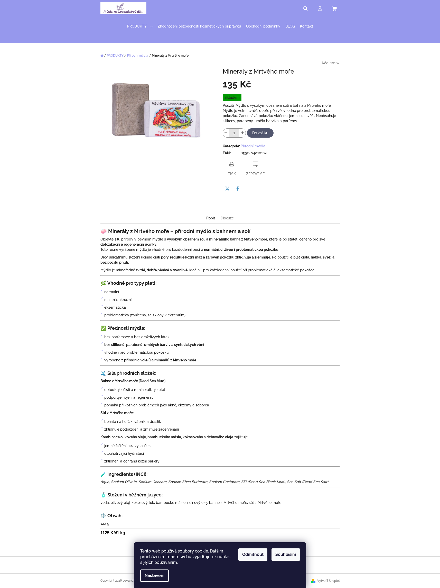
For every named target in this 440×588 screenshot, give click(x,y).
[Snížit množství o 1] (226, 133)
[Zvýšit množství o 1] (242, 133)
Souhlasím (285, 554)
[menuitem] (140, 26)
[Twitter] (227, 188)
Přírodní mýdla (253, 146)
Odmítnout (253, 554)
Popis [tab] (211, 218)
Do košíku (260, 133)
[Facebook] (237, 188)
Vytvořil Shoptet (328, 581)
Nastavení (154, 575)
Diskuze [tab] (227, 218)
